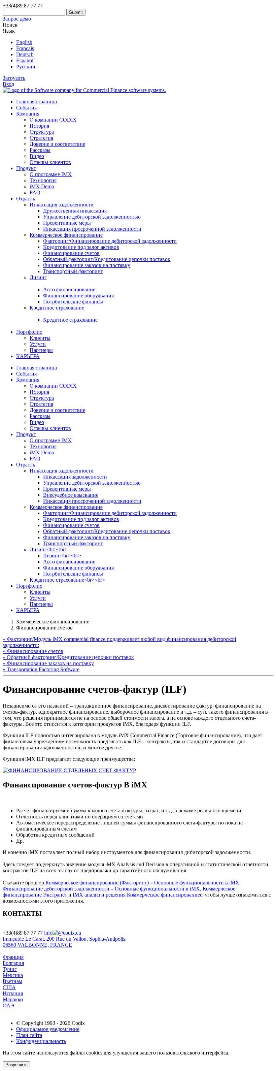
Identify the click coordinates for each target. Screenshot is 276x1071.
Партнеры (41, 350)
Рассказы (40, 150)
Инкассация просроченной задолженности (92, 229)
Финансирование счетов (71, 253)
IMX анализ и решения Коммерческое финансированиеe (137, 895)
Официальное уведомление (47, 1029)
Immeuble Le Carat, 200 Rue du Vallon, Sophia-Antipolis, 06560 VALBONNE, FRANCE (65, 942)
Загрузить (14, 78)
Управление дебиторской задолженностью (92, 217)
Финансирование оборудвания (78, 295)
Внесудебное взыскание (70, 495)
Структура (42, 132)
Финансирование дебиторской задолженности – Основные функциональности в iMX (101, 888)
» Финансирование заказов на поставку (48, 663)
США (9, 987)
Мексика (13, 975)
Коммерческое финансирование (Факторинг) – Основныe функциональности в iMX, (143, 882)
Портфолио (29, 332)
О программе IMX (51, 174)
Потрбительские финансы (73, 301)
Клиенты (40, 338)
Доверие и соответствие (57, 144)
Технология (43, 180)
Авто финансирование (69, 289)
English (24, 42)
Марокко (13, 999)
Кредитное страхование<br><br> (67, 580)
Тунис (10, 969)
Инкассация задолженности (62, 471)
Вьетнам (12, 981)
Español (24, 60)
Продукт (26, 168)
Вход (8, 84)
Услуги (38, 344)
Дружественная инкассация (75, 211)
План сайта (29, 1035)
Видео (37, 156)
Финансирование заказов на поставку (86, 265)
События (26, 107)
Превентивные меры (67, 223)
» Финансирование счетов (33, 651)
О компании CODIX (53, 120)
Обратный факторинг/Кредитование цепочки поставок (106, 259)
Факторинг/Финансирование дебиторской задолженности (110, 241)
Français (25, 48)
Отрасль (25, 198)
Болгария (13, 963)
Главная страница (36, 101)
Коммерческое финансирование (66, 507)
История (39, 126)
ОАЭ (8, 1005)
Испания (13, 993)
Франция (13, 957)
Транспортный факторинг (73, 271)
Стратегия (41, 138)
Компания (27, 114)
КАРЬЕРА (28, 356)
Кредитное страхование (70, 320)
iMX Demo (42, 186)
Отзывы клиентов (50, 162)
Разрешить (16, 1064)
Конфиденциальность (41, 1041)
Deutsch (25, 54)
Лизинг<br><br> (49, 549)
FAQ (35, 192)
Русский (25, 66)
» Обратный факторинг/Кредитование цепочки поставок (68, 657)
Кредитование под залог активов (81, 247)
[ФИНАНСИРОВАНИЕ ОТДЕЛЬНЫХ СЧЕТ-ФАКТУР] (69, 770)
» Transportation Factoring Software (41, 669)
